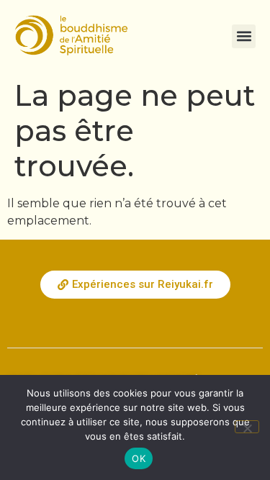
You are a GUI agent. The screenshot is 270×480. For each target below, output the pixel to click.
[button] (244, 36)
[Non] (247, 426)
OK (138, 458)
